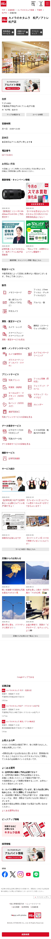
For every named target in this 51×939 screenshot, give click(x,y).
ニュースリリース (34, 904)
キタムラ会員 (41, 2)
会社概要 (16, 907)
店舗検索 (33, 1)
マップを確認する (13, 114)
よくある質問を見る (10, 810)
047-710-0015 (7, 155)
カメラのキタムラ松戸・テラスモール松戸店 (22, 706)
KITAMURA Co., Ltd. (20, 923)
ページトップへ (43, 897)
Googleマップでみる (25, 677)
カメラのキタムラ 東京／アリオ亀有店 (20, 721)
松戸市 (4, 13)
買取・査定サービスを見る (13, 340)
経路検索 (25, 934)
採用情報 (25, 907)
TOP (3, 10)
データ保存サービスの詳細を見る (16, 444)
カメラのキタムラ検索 (25, 10)
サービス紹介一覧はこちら (25, 549)
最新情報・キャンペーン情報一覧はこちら (25, 260)
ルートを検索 (38, 114)
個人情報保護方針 (17, 904)
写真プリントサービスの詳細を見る (17, 417)
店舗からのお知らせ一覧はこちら (25, 636)
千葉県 (39, 10)
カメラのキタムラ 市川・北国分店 (19, 690)
